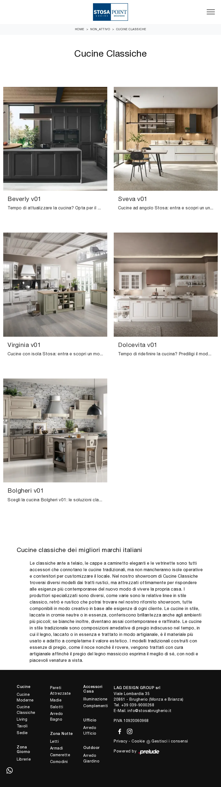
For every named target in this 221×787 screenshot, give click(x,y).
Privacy (120, 741)
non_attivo (100, 29)
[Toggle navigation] (211, 12)
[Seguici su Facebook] (119, 730)
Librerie (24, 759)
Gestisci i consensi (169, 741)
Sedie (22, 733)
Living (22, 719)
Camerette (60, 755)
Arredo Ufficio (89, 730)
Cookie (138, 741)
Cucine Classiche (131, 29)
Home (79, 29)
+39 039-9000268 (137, 705)
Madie (56, 700)
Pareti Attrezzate (60, 691)
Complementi (95, 706)
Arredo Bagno (56, 716)
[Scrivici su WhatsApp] (9, 770)
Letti (54, 741)
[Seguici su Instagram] (128, 730)
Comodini (59, 761)
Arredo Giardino (91, 758)
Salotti (56, 707)
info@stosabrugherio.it (149, 710)
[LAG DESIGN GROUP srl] (110, 12)
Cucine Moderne (25, 697)
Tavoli (22, 726)
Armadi (56, 748)
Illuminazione (95, 699)
